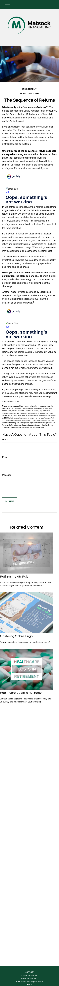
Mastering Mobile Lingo (16, 636)
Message (6, 475)
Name (5, 439)
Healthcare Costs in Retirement (22, 692)
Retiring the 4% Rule (14, 576)
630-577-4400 (32, 975)
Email (5, 457)
